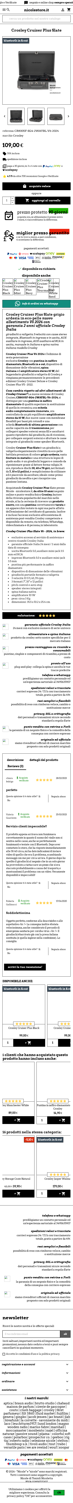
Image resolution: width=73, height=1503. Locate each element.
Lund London (47, 1423)
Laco (7, 1423)
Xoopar (64, 1447)
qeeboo (57, 1437)
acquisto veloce (36, 186)
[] (69, 20)
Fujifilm (62, 1413)
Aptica (8, 1403)
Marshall (57, 1427)
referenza (8, 131)
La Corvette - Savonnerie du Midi (44, 1420)
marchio (7, 135)
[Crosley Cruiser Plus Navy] (31, 286)
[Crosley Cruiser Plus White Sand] (54, 288)
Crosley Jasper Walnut (57, 1178)
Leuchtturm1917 (24, 1423)
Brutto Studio (45, 1403)
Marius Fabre (39, 1427)
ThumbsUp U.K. (17, 1444)
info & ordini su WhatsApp (40, 303)
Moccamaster (16, 1430)
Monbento (36, 1430)
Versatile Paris (14, 1447)
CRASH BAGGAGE (31, 1410)
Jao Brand (56, 1417)
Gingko (21, 1417)
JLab (67, 1417)
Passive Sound (26, 1434)
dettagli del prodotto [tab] (44, 760)
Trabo (61, 1444)
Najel (49, 1430)
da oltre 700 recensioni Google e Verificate (30, 176)
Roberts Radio (19, 1440)
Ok (59, 1492)
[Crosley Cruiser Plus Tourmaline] (45, 285)
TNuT (52, 1444)
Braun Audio (24, 1403)
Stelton (62, 1440)
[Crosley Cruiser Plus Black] (8, 286)
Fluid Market (45, 1413)
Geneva (8, 1417)
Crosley (49, 1410)
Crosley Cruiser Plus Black (23, 1028)
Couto (13, 1410)
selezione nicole (43, 1440)
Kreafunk (12, 1420)
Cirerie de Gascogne (50, 1406)
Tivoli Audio (38, 1444)
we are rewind (37, 1447)
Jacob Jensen (37, 1417)
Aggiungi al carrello (42, 200)
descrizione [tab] (15, 760)
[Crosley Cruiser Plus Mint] (19, 286)
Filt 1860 (28, 1413)
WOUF (53, 1447)
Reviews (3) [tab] (15, 766)
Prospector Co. (39, 1437)
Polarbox (20, 1437)
